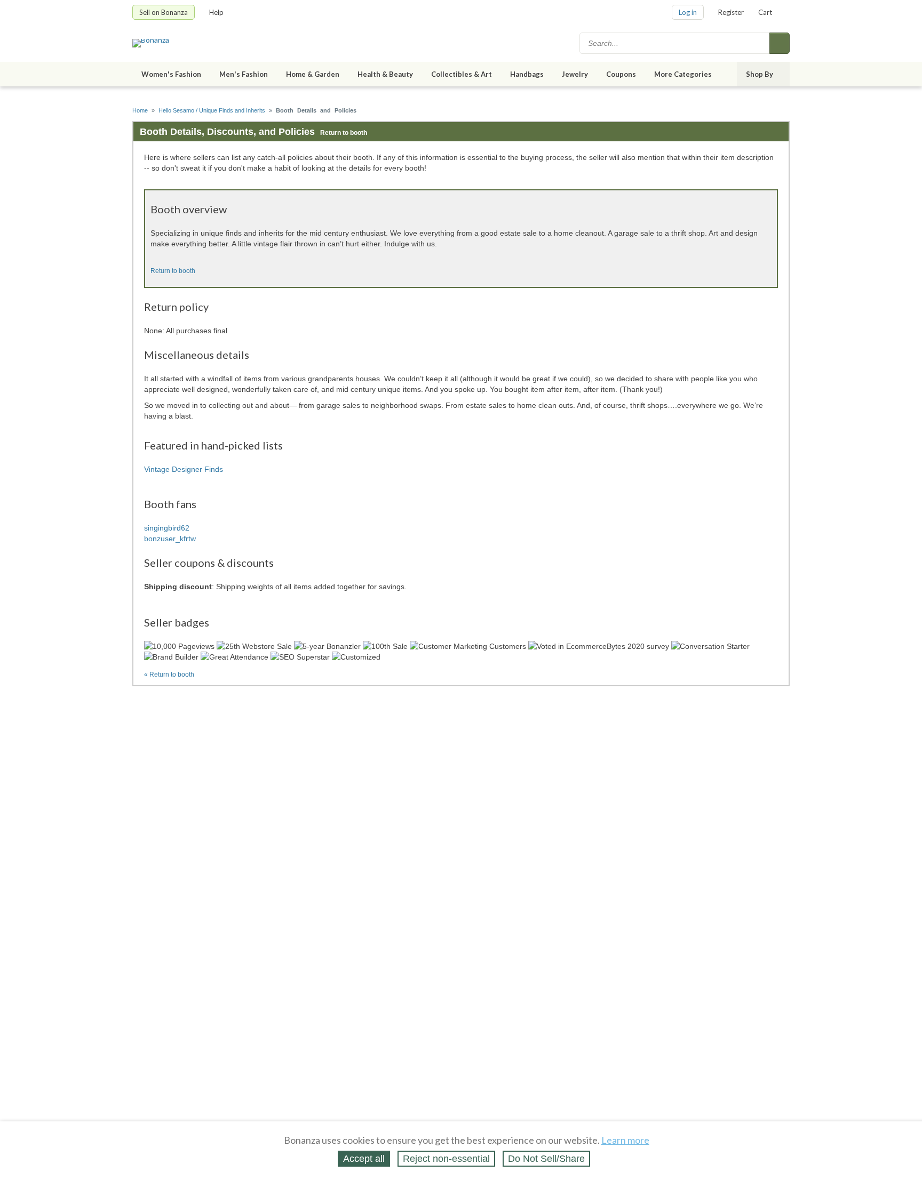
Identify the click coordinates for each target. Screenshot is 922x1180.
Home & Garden (312, 74)
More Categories (683, 74)
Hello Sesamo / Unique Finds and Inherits (211, 110)
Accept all (364, 1158)
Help (216, 12)
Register (731, 12)
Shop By (759, 74)
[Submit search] (779, 43)
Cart (765, 12)
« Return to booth (169, 674)
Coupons (621, 74)
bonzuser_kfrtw (170, 538)
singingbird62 (166, 528)
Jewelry (575, 74)
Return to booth (343, 133)
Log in (688, 12)
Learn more (625, 1140)
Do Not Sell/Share (546, 1158)
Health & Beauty (385, 74)
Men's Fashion (243, 74)
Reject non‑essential (446, 1158)
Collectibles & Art (461, 74)
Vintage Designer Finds (183, 469)
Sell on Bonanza (163, 12)
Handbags (527, 74)
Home (140, 110)
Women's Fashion (171, 74)
